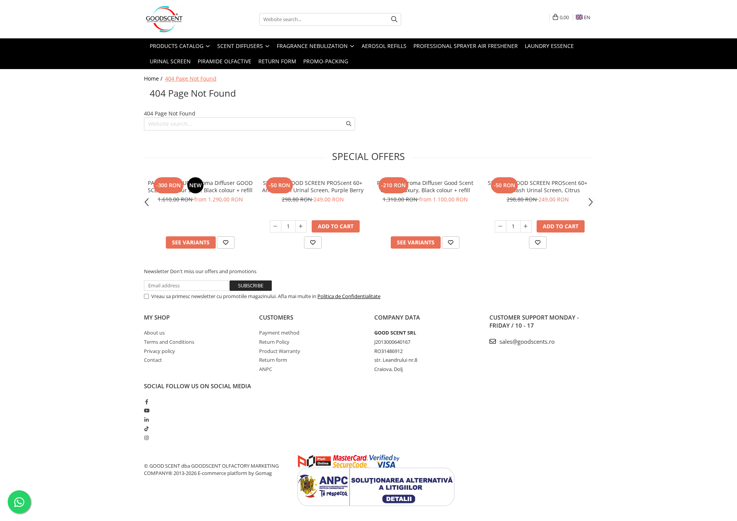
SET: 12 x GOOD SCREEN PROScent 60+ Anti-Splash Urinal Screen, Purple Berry (313, 186)
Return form (273, 359)
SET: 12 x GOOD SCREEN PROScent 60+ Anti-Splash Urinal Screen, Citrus (537, 186)
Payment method (279, 332)
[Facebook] (146, 401)
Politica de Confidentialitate (348, 296)
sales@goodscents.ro (526, 341)
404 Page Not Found (190, 78)
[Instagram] (146, 437)
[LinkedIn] (146, 419)
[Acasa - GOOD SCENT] (182, 19)
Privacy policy (159, 351)
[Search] (394, 19)
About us (154, 332)
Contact (153, 359)
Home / (154, 78)
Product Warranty (279, 351)
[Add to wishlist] (226, 242)
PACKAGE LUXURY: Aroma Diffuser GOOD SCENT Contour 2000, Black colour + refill (200, 186)
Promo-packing (325, 61)
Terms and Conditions (169, 341)
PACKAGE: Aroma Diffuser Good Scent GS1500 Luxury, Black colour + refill (425, 186)
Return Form (277, 61)
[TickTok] (146, 428)
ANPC (265, 369)
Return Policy (274, 341)
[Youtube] (146, 410)
